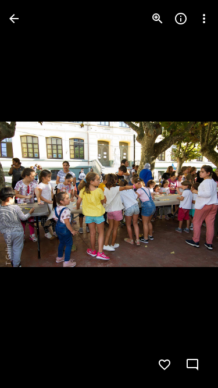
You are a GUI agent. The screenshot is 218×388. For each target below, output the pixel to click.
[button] (32, 194)
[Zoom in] (157, 18)
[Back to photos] (14, 19)
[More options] (204, 18)
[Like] (164, 365)
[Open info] (180, 18)
